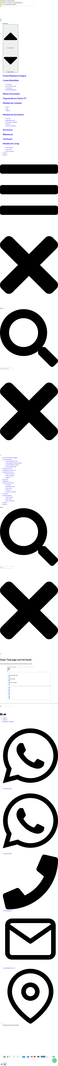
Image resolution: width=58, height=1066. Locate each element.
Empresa (5, 718)
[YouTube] (5, 715)
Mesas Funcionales (11, 94)
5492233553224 (8, 853)
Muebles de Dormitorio (13, 114)
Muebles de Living (11, 143)
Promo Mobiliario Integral (14, 76)
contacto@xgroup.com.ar (9, 968)
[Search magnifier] (8, 669)
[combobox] (6, 567)
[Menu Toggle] (0, 20)
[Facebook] (1, 715)
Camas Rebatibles (11, 80)
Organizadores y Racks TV (14, 98)
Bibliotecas (8, 134)
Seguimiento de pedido (8, 721)
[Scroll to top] (1, 1064)
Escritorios (8, 130)
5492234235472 (8, 788)
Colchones (7, 139)
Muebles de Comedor (12, 103)
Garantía (5, 719)
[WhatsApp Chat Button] (54, 1060)
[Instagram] (3, 715)
